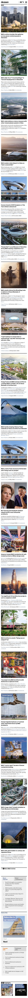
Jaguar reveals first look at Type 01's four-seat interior (14, 894)
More (14, 44)
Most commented (19, 878)
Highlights (7, 983)
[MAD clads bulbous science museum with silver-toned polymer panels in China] (14, 106)
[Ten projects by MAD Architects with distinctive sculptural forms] (14, 665)
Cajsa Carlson (4, 304)
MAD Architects (15, 642)
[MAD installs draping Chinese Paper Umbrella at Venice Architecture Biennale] (14, 412)
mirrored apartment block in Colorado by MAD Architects (13, 729)
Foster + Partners (11, 600)
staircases (10, 473)
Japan (2, 860)
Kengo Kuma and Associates (19, 387)
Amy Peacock (4, 46)
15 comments (21, 523)
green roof (9, 44)
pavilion (6, 643)
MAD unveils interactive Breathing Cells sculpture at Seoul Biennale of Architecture (13, 292)
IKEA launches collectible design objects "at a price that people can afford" (13, 888)
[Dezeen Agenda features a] (14, 707)
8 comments (21, 173)
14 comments (20, 46)
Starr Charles (4, 90)
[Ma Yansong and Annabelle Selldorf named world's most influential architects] (14, 496)
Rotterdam (17, 477)
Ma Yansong (11, 342)
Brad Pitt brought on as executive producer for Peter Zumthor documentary (13, 883)
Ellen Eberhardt (5, 607)
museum (22, 41)
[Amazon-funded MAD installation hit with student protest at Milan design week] (14, 539)
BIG (17, 600)
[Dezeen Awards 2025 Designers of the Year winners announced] (14, 190)
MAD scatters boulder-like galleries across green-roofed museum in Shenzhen (12, 36)
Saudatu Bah (4, 734)
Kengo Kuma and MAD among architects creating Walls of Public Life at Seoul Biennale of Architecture (13, 383)
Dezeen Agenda (7, 695)
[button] (23, 2)
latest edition (6, 727)
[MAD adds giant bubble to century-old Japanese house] (14, 836)
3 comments (20, 395)
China (13, 41)
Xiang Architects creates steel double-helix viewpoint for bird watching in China (14, 905)
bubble (3, 857)
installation (9, 856)
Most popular (5, 878)
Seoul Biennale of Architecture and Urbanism (13, 392)
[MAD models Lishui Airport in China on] (14, 148)
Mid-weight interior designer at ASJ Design (14, 972)
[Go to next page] (21, 2)
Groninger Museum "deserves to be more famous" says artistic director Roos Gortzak (14, 899)
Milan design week (19, 558)
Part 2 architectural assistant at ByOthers (13, 962)
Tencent (3, 88)
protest (4, 558)
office (2, 83)
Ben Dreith (4, 259)
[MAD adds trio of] (14, 63)
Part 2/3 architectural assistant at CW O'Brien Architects (14, 967)
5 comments (21, 690)
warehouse (10, 477)
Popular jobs (5, 949)
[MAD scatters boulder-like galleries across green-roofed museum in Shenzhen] (14, 20)
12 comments (19, 437)
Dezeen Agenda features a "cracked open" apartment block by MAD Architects (12, 723)
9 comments (19, 479)
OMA (7, 601)
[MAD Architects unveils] (14, 623)
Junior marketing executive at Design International (14, 953)
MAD (12, 40)
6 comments (18, 90)
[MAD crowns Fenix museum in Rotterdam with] (14, 454)
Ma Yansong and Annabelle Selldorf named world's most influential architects (12, 512)
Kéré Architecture (10, 389)
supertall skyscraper (17, 603)
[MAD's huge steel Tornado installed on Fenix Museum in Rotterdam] (14, 792)
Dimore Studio (18, 213)
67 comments (20, 776)
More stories (9, 868)
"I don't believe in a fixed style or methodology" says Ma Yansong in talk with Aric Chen (13, 338)
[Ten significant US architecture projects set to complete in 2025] (14, 581)
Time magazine (20, 519)
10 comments (19, 132)
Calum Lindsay (5, 350)
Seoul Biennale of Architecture (17, 297)
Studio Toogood (8, 213)
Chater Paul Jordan (6, 215)
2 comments (22, 607)
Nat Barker (4, 565)
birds (13, 167)
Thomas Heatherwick (6, 392)
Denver (23, 771)
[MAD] (14, 751)
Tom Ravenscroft (5, 523)
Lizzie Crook (4, 173)
